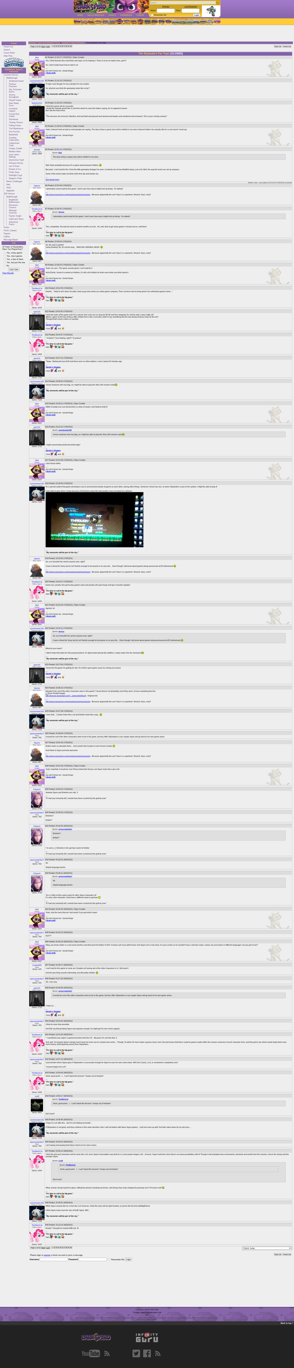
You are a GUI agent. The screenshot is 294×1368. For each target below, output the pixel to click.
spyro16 (37, 312)
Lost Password (191, 7)
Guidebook (126, 15)
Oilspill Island (15, 100)
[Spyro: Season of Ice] (105, 22)
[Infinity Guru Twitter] (136, 1353)
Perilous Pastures (13, 85)
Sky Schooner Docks (15, 90)
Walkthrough (11, 78)
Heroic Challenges (14, 181)
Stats (8, 187)
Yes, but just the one (16, 262)
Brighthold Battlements (14, 201)
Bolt (37, 58)
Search (7, 50)
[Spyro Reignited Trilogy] (77, 22)
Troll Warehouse (16, 128)
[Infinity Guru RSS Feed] (158, 1353)
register (47, 1255)
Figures (7, 233)
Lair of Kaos (14, 166)
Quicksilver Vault (16, 160)
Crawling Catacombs (14, 139)
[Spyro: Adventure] (126, 22)
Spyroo (37, 186)
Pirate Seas (14, 172)
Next (43, 46)
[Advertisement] (146, 33)
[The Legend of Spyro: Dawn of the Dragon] (168, 22)
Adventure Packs (13, 223)
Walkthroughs (95, 15)
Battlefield (13, 134)
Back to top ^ (287, 1323)
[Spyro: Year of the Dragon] (98, 22)
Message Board (11, 239)
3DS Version (9, 193)
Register (165, 7)
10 (71, 46)
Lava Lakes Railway (14, 155)
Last (48, 46)
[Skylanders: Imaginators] (210, 22)
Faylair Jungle (15, 216)
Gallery (7, 236)
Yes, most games (14, 256)
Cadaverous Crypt (14, 144)
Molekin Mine (15, 151)
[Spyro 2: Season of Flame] (112, 22)
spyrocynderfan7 (37, 734)
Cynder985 (37, 965)
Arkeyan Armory (16, 163)
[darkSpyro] (96, 1337)
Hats (8, 184)
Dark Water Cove (14, 104)
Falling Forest (15, 125)
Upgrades (10, 190)
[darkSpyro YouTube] (91, 1353)
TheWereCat (37, 209)
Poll (13, 243)
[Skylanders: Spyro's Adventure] (175, 22)
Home (80, 15)
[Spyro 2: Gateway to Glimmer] (91, 22)
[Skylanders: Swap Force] (189, 22)
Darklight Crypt (15, 175)
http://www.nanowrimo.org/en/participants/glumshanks (68, 195)
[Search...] (217, 2)
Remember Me (160, 15)
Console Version (11, 75)
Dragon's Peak (15, 178)
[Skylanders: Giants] (182, 22)
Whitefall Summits (13, 211)
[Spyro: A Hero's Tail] (140, 22)
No (8, 266)
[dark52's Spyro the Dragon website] (111, 6)
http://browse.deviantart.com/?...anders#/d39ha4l (66, 696)
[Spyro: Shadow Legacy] (147, 22)
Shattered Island (16, 81)
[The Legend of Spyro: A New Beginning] (154, 22)
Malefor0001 (37, 103)
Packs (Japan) (10, 230)
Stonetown (13, 119)
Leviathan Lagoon (13, 109)
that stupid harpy (52, 180)
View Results (8, 273)
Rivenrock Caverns (13, 206)
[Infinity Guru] (147, 1337)
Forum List (8, 47)
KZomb (37, 150)
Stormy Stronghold (13, 96)
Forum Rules (9, 53)
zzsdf (37, 1096)
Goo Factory (14, 131)
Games (112, 15)
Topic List (277, 46)
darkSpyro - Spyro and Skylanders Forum (44, 43)
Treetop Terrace (16, 122)
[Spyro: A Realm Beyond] (217, 22)
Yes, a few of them (15, 259)
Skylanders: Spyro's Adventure (14, 70)
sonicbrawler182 (37, 81)
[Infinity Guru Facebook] (147, 1353)
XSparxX (37, 789)
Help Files (8, 56)
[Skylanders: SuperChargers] (203, 22)
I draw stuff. (51, 73)
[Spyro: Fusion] (133, 22)
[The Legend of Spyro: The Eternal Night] (161, 22)
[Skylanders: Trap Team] (196, 22)
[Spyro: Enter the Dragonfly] (119, 22)
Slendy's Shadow (53, 325)
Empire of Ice (15, 169)
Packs (6, 227)
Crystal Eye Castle (14, 115)
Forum (140, 15)
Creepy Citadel (15, 148)
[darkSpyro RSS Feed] (107, 1353)
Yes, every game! (14, 253)
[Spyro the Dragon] (84, 22)
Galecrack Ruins (16, 219)
